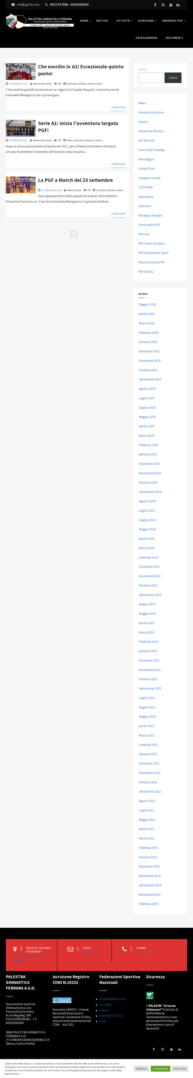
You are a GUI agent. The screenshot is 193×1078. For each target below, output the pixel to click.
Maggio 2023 (147, 613)
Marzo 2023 (146, 632)
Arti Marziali (146, 140)
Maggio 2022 (147, 716)
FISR (102, 1021)
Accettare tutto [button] (160, 1068)
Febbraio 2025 (148, 445)
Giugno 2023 (147, 604)
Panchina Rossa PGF (151, 262)
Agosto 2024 (147, 501)
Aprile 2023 (146, 623)
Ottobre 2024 (148, 482)
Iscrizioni (146, 21)
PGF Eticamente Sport (153, 253)
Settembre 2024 (150, 492)
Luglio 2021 (146, 810)
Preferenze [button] (141, 1068)
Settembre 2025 (150, 379)
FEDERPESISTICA (111, 1016)
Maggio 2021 (147, 820)
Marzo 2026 (147, 323)
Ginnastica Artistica (77, 83)
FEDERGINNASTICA (112, 999)
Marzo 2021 (146, 838)
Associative (145, 197)
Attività (123, 21)
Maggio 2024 (147, 529)
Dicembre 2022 (149, 660)
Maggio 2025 (147, 417)
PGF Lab (143, 234)
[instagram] (163, 5)
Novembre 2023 (150, 576)
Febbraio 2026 (149, 333)
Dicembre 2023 (149, 567)
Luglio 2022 (147, 698)
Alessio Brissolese (42, 83)
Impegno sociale (149, 178)
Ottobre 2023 (148, 585)
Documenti (174, 38)
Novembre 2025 (150, 361)
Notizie (102, 21)
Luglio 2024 (147, 511)
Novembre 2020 (150, 876)
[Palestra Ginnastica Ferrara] (40, 29)
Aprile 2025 (146, 426)
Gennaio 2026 (148, 342)
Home (84, 21)
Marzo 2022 (147, 735)
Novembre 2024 (150, 473)
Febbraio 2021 (148, 848)
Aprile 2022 (146, 726)
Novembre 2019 (150, 895)
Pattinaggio (146, 159)
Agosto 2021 (147, 801)
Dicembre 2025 (149, 351)
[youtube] (171, 5)
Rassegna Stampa (150, 215)
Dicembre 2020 (149, 866)
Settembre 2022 (150, 688)
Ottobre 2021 (148, 782)
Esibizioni (144, 206)
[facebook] (155, 5)
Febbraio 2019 (148, 904)
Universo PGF (172, 21)
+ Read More (118, 107)
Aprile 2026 (146, 314)
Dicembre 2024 (149, 464)
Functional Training (151, 150)
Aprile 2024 (146, 539)
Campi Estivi (146, 168)
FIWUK (104, 1010)
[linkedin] (178, 5)
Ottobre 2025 (148, 370)
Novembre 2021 (150, 773)
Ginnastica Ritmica (150, 131)
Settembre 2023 (150, 595)
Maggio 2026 (147, 304)
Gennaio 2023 (148, 651)
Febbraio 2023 (148, 642)
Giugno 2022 (147, 707)
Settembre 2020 (150, 885)
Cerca (142, 69)
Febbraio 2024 (149, 557)
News (100, 83)
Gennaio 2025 (148, 454)
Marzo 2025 (146, 436)
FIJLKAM (105, 1005)
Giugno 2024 (147, 520)
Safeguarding (147, 38)
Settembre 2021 (150, 791)
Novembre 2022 (150, 670)
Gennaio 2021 (148, 857)
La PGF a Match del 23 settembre (75, 179)
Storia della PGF (149, 225)
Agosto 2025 (147, 389)
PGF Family (145, 272)
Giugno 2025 (147, 408)
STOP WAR (145, 187)
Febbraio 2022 (149, 745)
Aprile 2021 (146, 829)
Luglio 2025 (146, 398)
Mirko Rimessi (74, 190)
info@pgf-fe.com (91, 952)
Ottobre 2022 (148, 679)
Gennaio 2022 (148, 754)
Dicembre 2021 (149, 763)
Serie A (91, 83)
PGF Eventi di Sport (151, 243)
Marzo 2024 (147, 548)
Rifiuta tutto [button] (180, 1068)
